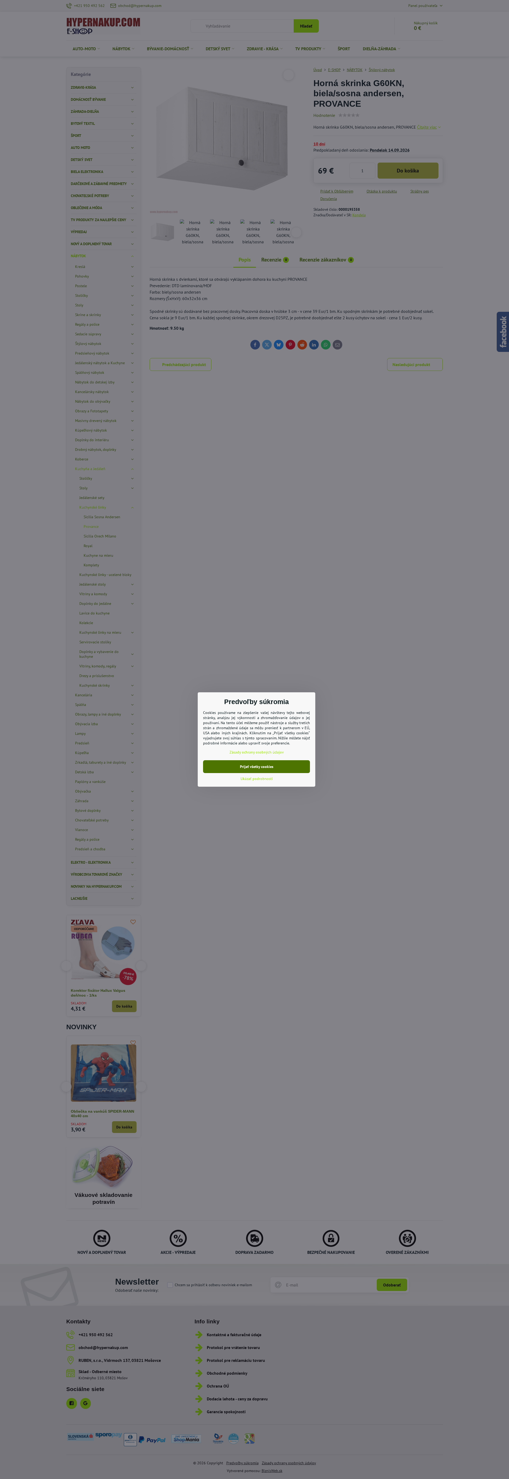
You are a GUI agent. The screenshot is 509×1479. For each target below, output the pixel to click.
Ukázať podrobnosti (256, 778)
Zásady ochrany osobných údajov (257, 752)
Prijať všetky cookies (256, 766)
